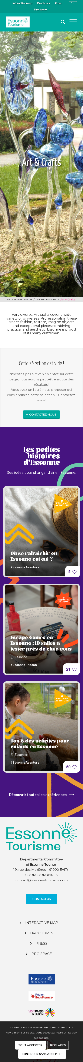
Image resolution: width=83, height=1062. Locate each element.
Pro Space (40, 9)
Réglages (58, 1045)
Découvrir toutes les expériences (38, 795)
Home (28, 299)
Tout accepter (31, 1045)
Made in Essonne (46, 299)
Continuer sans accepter (42, 1053)
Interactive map (22, 3)
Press (58, 3)
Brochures (43, 3)
